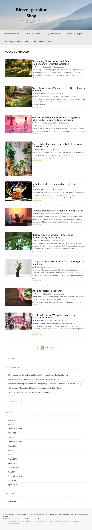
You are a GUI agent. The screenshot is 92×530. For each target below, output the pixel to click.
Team (57, 149)
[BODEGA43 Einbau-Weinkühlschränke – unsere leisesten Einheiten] (18, 321)
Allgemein (12, 501)
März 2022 (12, 454)
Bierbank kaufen (41, 521)
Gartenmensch (59, 67)
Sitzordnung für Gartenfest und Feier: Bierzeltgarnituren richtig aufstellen (51, 62)
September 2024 (15, 429)
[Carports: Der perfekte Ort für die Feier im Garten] (18, 217)
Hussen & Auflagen (74, 34)
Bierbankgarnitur (28, 521)
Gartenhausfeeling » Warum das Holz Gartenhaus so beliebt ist (58, 89)
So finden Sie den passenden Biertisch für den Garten (55, 185)
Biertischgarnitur (14, 521)
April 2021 (12, 463)
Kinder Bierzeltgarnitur (42, 41)
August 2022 (13, 446)
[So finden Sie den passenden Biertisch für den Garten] (18, 191)
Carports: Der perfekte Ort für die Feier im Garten (57, 210)
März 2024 (12, 433)
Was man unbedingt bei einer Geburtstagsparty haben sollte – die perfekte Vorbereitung (56, 118)
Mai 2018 (12, 480)
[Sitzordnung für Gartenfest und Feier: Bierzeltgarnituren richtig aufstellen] (18, 68)
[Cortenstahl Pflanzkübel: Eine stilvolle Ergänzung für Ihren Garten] (18, 159)
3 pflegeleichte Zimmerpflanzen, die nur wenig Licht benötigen (58, 262)
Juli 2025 (11, 424)
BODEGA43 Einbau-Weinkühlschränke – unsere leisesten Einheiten (56, 316)
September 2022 (15, 441)
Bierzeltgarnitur (12, 34)
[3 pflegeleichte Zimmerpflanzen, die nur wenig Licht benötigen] (18, 268)
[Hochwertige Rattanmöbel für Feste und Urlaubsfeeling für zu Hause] (18, 241)
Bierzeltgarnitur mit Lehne (16, 41)
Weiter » (54, 348)
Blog (50, 521)
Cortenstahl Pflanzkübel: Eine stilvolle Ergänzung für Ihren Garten (57, 145)
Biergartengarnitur (53, 34)
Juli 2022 (11, 450)
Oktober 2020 (14, 467)
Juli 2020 (11, 472)
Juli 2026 (11, 420)
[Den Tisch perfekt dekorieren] (18, 297)
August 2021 (13, 459)
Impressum (58, 521)
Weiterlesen (36, 78)
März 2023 (12, 437)
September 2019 (15, 476)
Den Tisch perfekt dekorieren (47, 290)
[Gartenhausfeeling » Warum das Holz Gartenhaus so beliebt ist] (18, 96)
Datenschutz (68, 521)
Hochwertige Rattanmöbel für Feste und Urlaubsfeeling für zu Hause (52, 236)
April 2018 (12, 484)
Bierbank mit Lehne (32, 34)
